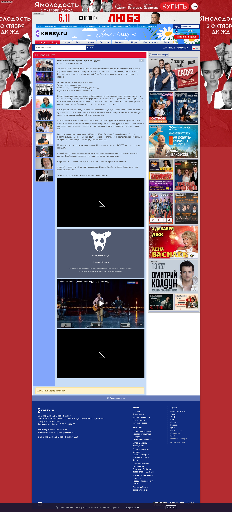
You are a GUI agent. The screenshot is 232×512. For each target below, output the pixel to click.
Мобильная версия (116, 398)
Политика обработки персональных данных (143, 470)
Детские (104, 42)
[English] (197, 48)
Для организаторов (68, 26)
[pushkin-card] (158, 54)
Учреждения (103, 26)
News (39, 26)
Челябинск (186, 26)
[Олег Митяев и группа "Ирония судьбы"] (44, 65)
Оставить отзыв (177, 442)
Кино (91, 42)
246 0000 (188, 30)
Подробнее (131, 507)
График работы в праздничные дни (141, 488)
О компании (50, 26)
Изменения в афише (186, 36)
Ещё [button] (166, 42)
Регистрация (182, 47)
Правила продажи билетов (124, 26)
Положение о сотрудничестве (140, 421)
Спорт (66, 42)
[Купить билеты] (46, 410)
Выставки (120, 42)
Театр (79, 42)
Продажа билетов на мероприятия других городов (142, 434)
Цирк (134, 42)
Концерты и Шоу (47, 42)
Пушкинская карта (178, 438)
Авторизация (169, 47)
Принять (171, 507)
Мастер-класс (150, 42)
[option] (116, 18)
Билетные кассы (87, 26)
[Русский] (194, 48)
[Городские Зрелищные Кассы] (50, 34)
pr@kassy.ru (43, 432)
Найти (90, 47)
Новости (136, 411)
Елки (172, 435)
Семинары (175, 433)
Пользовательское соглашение (141, 465)
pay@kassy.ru (43, 429)
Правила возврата (147, 26)
